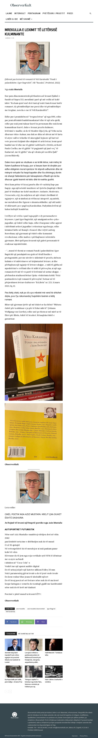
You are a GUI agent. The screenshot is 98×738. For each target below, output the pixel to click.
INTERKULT (20, 13)
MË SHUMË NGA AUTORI (26, 634)
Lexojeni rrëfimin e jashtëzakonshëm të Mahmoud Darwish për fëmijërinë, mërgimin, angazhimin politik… (33, 657)
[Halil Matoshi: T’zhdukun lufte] (54, 645)
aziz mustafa (20, 609)
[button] (90, 13)
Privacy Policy (83, 736)
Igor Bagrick (51, 609)
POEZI (70, 13)
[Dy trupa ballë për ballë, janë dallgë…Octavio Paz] (13, 672)
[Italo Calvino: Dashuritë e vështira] (54, 672)
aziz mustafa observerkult (36, 609)
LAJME (9, 13)
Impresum (75, 736)
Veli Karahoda (10, 611)
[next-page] (10, 691)
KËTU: (38, 594)
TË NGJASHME (10, 634)
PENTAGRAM (34, 13)
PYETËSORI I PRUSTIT (54, 13)
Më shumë (25, 19)
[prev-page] (6, 691)
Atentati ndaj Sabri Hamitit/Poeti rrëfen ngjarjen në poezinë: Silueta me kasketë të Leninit (12, 657)
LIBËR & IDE (12, 19)
